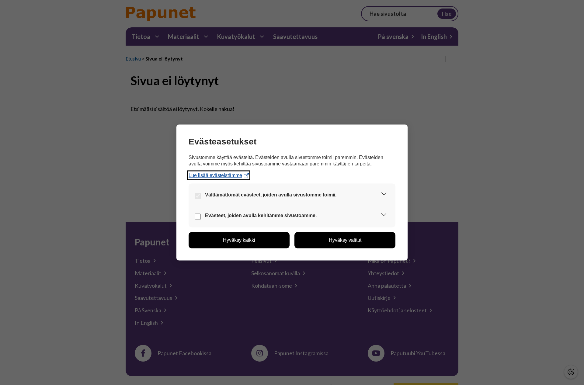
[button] (383, 195)
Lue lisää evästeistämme (215, 175)
